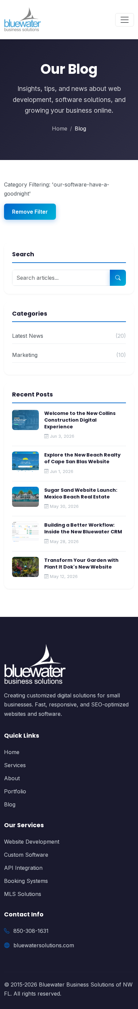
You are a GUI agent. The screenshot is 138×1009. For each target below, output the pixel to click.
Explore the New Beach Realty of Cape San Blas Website (82, 458)
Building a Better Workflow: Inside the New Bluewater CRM (83, 528)
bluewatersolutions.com (43, 945)
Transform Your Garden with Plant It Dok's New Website (81, 563)
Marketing (69, 355)
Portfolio (15, 791)
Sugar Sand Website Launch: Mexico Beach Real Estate (80, 493)
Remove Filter (30, 211)
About (12, 778)
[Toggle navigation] (124, 19)
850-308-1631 (31, 930)
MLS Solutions (22, 894)
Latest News (69, 335)
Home (59, 128)
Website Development (31, 841)
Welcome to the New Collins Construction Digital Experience (80, 420)
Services (15, 765)
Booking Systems (26, 881)
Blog (9, 804)
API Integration (23, 867)
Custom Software (26, 854)
